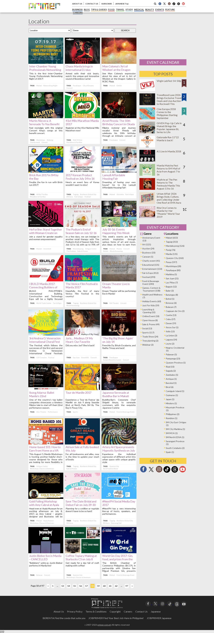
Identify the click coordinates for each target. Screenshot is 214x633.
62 (116, 586)
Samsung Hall (116, 523)
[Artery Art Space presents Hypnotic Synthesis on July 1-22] (119, 443)
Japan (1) (170, 399)
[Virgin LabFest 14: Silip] (147, 90)
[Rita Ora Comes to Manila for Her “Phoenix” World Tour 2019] (147, 216)
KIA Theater (114, 303)
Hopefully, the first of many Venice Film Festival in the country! (82, 294)
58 (92, 586)
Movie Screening (116, 251)
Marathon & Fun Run (74, 142)
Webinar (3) (148, 344)
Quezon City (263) (175, 258)
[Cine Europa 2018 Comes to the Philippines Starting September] (147, 118)
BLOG (87, 9)
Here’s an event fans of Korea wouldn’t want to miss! (82, 183)
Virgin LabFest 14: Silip (169, 80)
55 (74, 586)
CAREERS (78, 12)
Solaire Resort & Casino (112, 360)
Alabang (50, 140)
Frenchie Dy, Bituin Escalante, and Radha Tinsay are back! (119, 346)
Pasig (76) (170, 250)
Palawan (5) (171, 354)
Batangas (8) (172, 294)
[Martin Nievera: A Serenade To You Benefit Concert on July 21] (45, 117)
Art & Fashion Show (110, 469)
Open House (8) (150, 320)
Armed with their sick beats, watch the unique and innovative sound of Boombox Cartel (82, 76)
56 (80, 586)
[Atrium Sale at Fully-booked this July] (82, 443)
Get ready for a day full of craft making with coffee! (82, 564)
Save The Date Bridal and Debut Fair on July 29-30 (81, 503)
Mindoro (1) (171, 403)
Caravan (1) (147, 256)
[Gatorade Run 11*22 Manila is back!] (147, 146)
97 (126, 586)
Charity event (35, 142)
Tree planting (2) (150, 340)
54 (68, 586)
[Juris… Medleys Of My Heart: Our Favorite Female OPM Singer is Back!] (82, 334)
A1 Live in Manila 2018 (169, 151)
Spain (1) (170, 452)
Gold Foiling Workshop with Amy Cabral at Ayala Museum (44, 505)
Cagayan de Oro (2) (175, 311)
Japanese (156, 611)
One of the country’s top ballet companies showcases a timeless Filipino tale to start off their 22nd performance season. (46, 403)
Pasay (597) (171, 262)
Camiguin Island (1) (175, 391)
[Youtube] (183, 4)
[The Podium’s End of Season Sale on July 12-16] (82, 225)
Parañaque (77, 86)
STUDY (129, 9)
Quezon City (114, 466)
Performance (53, 412)
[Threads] (175, 472)
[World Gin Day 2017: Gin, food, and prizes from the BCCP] (119, 552)
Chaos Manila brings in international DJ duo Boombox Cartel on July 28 (82, 70)
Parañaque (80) (173, 270)
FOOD (111, 9)
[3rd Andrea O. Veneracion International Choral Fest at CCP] (45, 334)
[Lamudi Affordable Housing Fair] (119, 171)
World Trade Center (43, 303)
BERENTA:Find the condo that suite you (64, 618)
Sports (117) (148, 332)
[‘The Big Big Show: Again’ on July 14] (119, 334)
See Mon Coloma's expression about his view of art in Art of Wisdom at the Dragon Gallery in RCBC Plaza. (119, 77)
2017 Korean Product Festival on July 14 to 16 (80, 176)
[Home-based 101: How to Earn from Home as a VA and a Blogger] (45, 443)
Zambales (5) (172, 374)
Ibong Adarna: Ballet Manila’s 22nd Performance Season (42, 396)
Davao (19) (171, 323)
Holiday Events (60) (151, 301)
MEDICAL (139, 9)
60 (104, 586)
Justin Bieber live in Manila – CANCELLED (45, 557)
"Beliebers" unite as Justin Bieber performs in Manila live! (46, 564)
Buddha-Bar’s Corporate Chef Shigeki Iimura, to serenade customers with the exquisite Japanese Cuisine (119, 403)
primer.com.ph (104, 624)
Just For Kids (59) (150, 305)
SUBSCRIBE (106, 4)
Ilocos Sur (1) (172, 327)
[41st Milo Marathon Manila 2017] (82, 117)
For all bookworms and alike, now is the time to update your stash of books (82, 457)
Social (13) (147, 328)
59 (98, 586)
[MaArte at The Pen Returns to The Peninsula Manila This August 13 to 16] (147, 188)
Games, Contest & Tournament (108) (151, 289)
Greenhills (85, 357)
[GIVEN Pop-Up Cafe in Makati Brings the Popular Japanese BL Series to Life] (147, 132)
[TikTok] (173, 5)
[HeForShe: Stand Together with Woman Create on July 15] (45, 225)
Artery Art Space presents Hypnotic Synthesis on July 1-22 (118, 450)
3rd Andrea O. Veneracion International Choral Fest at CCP (45, 341)
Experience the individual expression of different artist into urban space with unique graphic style (119, 458)
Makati (39, 86)
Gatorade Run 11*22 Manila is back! (168, 139)
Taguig (75, 194)
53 (62, 586)
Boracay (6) (171, 303)
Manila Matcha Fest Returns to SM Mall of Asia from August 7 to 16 (168, 170)
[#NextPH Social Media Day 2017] (119, 497)
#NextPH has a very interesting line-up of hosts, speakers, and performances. (119, 511)
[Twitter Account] (164, 4)
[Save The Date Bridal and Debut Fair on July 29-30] (82, 497)
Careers (128, 611)
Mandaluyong (78, 249)
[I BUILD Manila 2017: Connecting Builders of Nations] (45, 280)
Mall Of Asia (77, 140)
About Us (59, 611)
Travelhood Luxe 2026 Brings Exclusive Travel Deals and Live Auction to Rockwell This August (169, 100)
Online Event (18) (150, 316)
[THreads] (178, 5)
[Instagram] (169, 4)
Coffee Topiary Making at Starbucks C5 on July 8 (81, 557)
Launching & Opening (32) (148, 311)
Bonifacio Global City (88, 194)
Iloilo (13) (170, 331)
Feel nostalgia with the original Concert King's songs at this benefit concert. (46, 130)
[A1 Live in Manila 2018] (147, 160)
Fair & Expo (78, 197)
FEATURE (170, 9)
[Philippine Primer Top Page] (44, 11)
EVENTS (159, 9)
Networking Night (50, 86)
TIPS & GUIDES (99, 9)
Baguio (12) (171, 286)
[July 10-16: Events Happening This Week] (119, 225)
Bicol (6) (169, 387)
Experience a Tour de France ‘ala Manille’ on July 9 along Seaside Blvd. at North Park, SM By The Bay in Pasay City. (82, 403)
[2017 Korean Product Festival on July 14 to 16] (82, 171)
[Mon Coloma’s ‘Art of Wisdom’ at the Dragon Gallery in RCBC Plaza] (119, 62)
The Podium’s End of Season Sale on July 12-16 (81, 231)
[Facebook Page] (159, 4)
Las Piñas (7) (172, 282)
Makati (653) (172, 237)
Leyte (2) (170, 343)
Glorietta (120, 194)
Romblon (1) (171, 418)
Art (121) (146, 244)
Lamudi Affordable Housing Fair (113, 176)
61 (110, 586)
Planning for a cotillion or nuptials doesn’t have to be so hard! (82, 509)
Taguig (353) (172, 241)
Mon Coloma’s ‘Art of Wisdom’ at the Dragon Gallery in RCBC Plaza (116, 70)
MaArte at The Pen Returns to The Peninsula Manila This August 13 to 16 (168, 184)
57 (86, 586)
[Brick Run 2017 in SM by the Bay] (45, 171)
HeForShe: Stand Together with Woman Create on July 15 (45, 233)
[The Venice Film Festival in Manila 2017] (82, 280)
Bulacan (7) (171, 307)
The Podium (71, 251)
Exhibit (119, 86)
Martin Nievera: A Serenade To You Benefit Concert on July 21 (44, 124)
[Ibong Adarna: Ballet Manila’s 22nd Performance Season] (45, 389)
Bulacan (39, 575)
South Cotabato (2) (175, 448)
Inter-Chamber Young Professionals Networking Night (45, 70)
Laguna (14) (171, 339)
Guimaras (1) (172, 395)
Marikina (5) (171, 274)
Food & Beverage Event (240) (150, 282)
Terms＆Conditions (96, 611)
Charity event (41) (151, 260)
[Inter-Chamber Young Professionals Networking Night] (45, 62)
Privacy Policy (74, 611)
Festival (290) (148, 277)
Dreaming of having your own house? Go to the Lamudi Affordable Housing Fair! (119, 185)
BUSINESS (77, 9)
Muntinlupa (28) (173, 266)
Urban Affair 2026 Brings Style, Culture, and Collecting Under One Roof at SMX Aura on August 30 (169, 199)
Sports (75, 412)
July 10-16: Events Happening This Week (116, 231)
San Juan (76, 357)
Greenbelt (47, 249)
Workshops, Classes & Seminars (42, 469)
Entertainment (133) (152, 269)
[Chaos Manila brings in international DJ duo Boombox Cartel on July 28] (82, 62)
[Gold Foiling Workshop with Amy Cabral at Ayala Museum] (45, 497)
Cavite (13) (171, 315)
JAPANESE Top (121, 4)
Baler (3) (170, 290)
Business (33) (148, 252)
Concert (69, 88)
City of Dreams (88, 86)
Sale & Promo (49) (150, 324)
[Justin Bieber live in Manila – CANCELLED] (45, 552)
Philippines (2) (172, 414)
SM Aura (69, 197)
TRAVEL (120, 9)
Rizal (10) (170, 366)
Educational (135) (150, 264)
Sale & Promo (82, 251)
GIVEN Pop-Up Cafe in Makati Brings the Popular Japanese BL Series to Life (169, 128)
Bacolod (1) (171, 383)
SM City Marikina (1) (175, 429)
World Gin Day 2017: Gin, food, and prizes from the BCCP (117, 559)
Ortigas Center (91, 249)
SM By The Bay (42, 194)
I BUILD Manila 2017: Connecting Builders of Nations (43, 287)
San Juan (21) (172, 278)
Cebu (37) (170, 319)
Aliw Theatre (41, 412)
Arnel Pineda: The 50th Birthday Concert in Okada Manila (118, 124)
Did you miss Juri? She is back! (80, 345)
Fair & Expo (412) (150, 273)
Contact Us (141, 611)
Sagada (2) (171, 370)
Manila (119, 249)
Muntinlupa (40, 140)
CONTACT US (91, 4)
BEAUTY (149, 9)
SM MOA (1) (172, 433)
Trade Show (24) (150, 336)
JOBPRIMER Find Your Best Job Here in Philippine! (116, 618)
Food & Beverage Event (125, 412)
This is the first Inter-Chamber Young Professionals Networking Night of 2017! (46, 76)
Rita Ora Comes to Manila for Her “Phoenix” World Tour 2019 (168, 212)
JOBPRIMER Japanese (159, 618)
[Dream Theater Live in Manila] (119, 280)
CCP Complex (41, 357)
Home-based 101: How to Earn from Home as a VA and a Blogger (44, 450)
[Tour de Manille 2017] (82, 389)
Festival (88, 197)
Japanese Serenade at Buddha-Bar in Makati (115, 394)
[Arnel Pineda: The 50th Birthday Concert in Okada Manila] (119, 117)
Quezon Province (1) (176, 362)
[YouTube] (183, 603)
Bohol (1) (170, 298)
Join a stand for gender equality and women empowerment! (46, 238)
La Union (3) (171, 335)
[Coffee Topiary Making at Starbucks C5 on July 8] (82, 552)
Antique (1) (171, 379)
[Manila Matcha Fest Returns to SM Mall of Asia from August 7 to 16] (147, 174)
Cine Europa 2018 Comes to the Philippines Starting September (167, 113)
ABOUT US (77, 4)
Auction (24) (148, 248)
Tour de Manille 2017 (78, 392)
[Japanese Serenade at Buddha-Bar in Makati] (119, 389)
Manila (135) (171, 254)
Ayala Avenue (48, 521)
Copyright (115, 611)
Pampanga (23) (173, 358)
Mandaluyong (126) (175, 245)
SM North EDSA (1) (175, 437)
